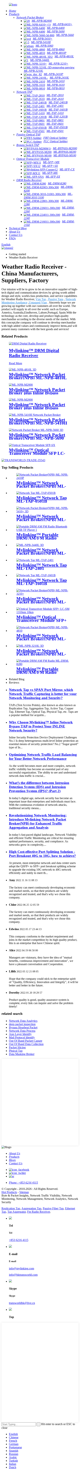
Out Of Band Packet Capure (25, 1040)
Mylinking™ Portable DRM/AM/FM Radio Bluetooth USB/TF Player (40, 538)
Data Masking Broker (21, 1054)
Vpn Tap (41, 299)
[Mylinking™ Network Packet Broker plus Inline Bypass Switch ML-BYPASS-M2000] (21, 399)
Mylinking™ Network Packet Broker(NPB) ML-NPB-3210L (41, 654)
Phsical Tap (16, 1050)
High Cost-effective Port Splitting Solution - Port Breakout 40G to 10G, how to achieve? (42, 854)
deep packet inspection (22, 1024)
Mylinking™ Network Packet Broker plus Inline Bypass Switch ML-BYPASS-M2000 (37, 408)
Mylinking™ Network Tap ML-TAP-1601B (41, 582)
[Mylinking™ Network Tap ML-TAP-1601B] (36, 575)
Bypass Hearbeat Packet (23, 1027)
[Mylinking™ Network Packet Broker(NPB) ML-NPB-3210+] (43, 593)
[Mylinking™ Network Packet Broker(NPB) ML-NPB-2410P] (43, 478)
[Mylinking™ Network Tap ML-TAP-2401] (35, 560)
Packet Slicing (17, 1047)
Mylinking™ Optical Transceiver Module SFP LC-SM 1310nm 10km (37, 453)
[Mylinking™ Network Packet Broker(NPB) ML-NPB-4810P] (43, 630)
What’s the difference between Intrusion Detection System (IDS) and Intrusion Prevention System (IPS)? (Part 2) (39, 787)
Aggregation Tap (31, 1208)
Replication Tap (10, 1208)
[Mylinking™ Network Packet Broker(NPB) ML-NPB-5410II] (35, 414)
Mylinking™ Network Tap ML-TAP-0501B (41, 499)
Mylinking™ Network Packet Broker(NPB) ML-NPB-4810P (41, 639)
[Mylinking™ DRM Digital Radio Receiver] (28, 343)
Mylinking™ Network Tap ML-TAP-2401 (41, 567)
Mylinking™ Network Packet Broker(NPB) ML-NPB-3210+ (41, 602)
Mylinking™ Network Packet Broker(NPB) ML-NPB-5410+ (41, 519)
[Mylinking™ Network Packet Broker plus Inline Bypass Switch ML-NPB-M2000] (21, 384)
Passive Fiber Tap (53, 1208)
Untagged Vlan (38, 302)
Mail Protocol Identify (22, 1037)
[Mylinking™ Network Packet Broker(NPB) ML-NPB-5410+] (43, 511)
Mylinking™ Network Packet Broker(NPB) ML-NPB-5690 (37, 436)
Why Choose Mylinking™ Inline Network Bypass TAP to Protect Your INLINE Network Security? (41, 726)
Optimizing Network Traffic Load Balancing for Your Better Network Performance (43, 757)
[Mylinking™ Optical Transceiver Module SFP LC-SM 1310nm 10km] (32, 445)
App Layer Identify (20, 1034)
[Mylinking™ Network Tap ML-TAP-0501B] (36, 492)
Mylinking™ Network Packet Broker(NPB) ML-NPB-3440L (41, 553)
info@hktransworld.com (23, 1274)
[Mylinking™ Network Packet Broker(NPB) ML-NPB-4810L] (22, 369)
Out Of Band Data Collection (26, 1044)
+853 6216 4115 (18, 1240)
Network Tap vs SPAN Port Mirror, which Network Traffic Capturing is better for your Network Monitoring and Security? (43, 694)
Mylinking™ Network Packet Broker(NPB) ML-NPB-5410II (38, 421)
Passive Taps (55, 299)
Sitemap (24, 1192)
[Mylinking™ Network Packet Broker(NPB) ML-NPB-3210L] (30, 645)
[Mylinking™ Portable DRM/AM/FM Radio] (43, 664)
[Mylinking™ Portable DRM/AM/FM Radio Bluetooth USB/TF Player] (43, 529)
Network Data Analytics (23, 1020)
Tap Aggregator (16, 1211)
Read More (15, 363)
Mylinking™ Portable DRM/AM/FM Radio (37, 671)
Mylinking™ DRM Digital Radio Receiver (34, 353)
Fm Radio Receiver (38, 1211)
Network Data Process (22, 1030)
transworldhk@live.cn (22, 1303)
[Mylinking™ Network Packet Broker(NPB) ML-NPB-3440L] (30, 545)
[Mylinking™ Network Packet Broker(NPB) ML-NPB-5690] (36, 430)
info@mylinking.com (21, 1268)
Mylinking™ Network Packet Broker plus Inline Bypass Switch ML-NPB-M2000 (37, 393)
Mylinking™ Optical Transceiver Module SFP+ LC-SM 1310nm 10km (41, 620)
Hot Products (9, 1192)
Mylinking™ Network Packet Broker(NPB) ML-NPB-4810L (38, 376)
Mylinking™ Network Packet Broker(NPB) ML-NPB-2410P (41, 486)
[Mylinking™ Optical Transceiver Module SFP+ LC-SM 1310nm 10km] (43, 612)
